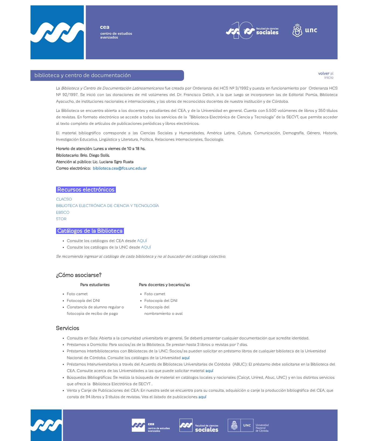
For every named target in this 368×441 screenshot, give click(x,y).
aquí (185, 358)
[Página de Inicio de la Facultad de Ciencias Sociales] (99, 23)
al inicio (326, 75)
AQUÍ (142, 241)
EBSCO (63, 212)
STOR (61, 219)
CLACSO (64, 199)
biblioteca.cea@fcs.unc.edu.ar (120, 168)
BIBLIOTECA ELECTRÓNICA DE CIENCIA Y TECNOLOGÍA (107, 206)
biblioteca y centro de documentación (82, 75)
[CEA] (184, 425)
